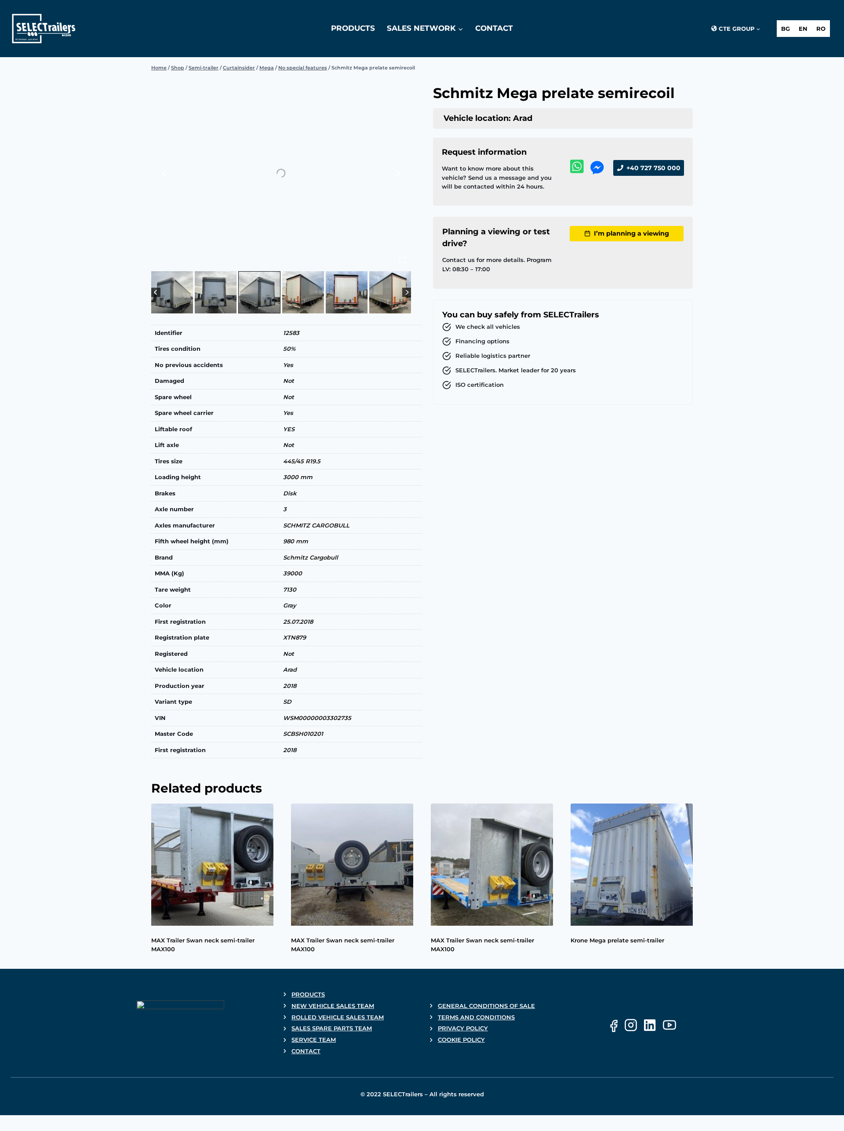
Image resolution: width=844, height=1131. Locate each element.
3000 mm (298, 476)
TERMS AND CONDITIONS (476, 1017)
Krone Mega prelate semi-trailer (617, 940)
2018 (289, 685)
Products (353, 28)
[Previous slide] (164, 173)
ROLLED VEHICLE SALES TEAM (337, 1017)
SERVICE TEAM (313, 1039)
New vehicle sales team (332, 1005)
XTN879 (294, 637)
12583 (291, 332)
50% (289, 348)
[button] (172, 292)
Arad (290, 669)
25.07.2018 (298, 621)
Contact (494, 28)
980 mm (295, 541)
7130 (289, 589)
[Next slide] (398, 173)
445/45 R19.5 (301, 461)
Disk (289, 493)
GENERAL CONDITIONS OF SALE (486, 1005)
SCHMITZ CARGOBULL (316, 525)
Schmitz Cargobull (310, 557)
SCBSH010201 (303, 733)
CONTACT (305, 1051)
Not (288, 380)
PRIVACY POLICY (463, 1028)
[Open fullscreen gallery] (402, 260)
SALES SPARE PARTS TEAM (331, 1028)
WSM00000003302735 (317, 717)
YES (289, 429)
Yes (288, 364)
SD (287, 701)
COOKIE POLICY (461, 1039)
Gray (289, 605)
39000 (292, 573)
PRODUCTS (308, 994)
